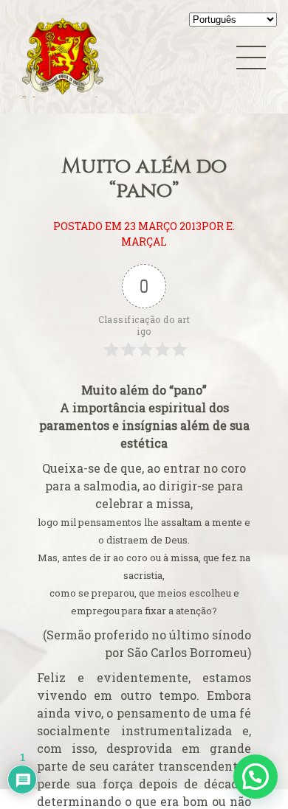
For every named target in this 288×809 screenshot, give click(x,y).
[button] (255, 776)
